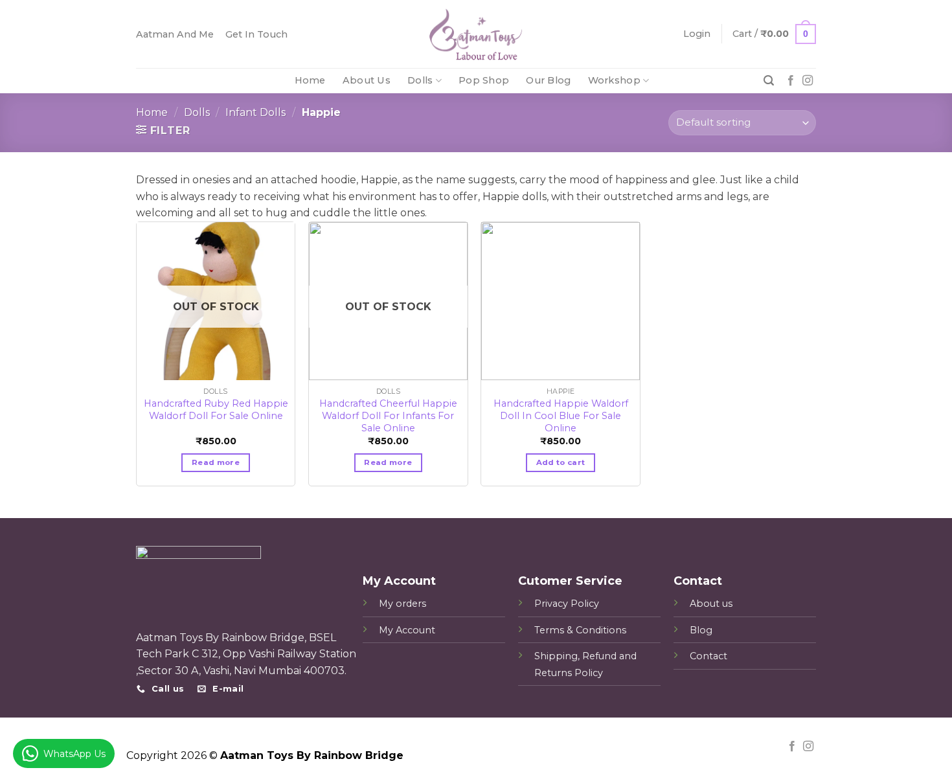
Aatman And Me (175, 34)
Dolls (420, 80)
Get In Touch (256, 34)
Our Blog (548, 80)
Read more (216, 462)
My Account (407, 630)
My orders (402, 603)
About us (711, 603)
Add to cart (560, 462)
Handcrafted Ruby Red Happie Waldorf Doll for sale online (216, 410)
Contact (708, 656)
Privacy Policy (566, 603)
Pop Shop (484, 80)
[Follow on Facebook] (791, 81)
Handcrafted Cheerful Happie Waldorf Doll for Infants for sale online (388, 410)
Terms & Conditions (580, 630)
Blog (701, 630)
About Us (367, 80)
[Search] (769, 80)
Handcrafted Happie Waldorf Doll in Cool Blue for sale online (560, 410)
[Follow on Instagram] (807, 81)
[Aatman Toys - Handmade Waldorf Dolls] (476, 34)
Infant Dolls (255, 112)
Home (310, 80)
